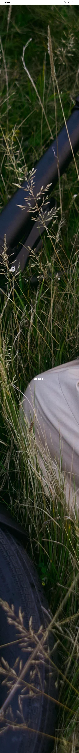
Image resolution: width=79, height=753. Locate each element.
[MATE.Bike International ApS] (8, 2)
